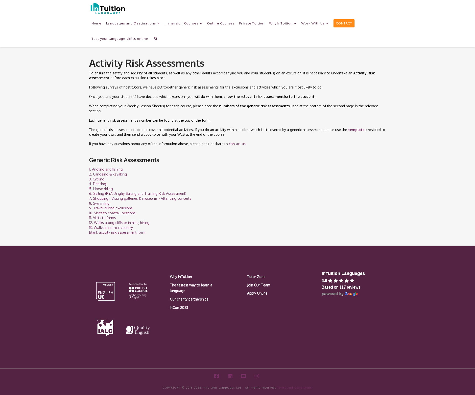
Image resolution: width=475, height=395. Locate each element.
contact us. (238, 144)
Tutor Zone (256, 276)
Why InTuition (181, 276)
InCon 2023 (179, 307)
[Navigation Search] (155, 38)
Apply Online (257, 293)
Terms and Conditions (294, 387)
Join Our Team (258, 285)
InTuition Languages (343, 273)
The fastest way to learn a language (191, 288)
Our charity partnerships (189, 299)
